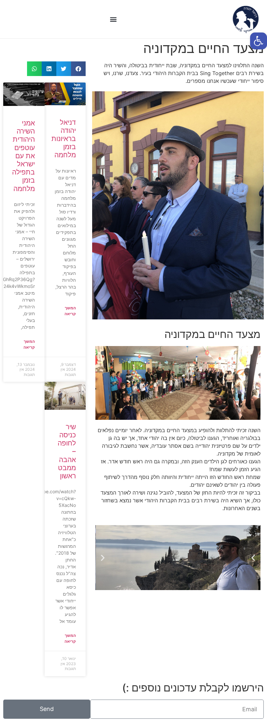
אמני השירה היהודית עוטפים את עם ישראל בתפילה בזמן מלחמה (23, 156)
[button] (113, 19)
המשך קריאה (70, 310)
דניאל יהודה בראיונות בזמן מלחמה (63, 138)
